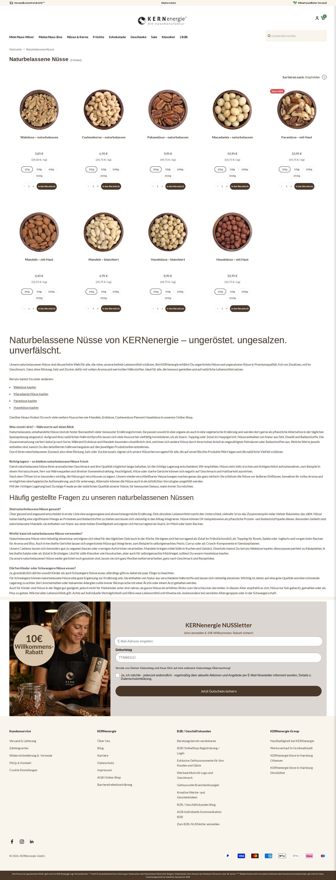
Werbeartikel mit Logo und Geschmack (195, 775)
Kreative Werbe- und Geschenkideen (191, 794)
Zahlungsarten (18, 748)
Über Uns (103, 741)
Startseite (15, 49)
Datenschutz (105, 763)
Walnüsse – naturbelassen (39, 137)
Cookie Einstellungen (23, 770)
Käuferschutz (168, 3)
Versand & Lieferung (22, 741)
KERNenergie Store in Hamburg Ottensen (291, 757)
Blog (100, 748)
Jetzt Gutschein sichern (219, 691)
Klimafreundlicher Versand (312, 3)
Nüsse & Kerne (77, 37)
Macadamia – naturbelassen (232, 137)
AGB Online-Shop (109, 777)
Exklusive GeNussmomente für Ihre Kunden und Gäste (200, 763)
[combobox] (296, 35)
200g (91, 169)
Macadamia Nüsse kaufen (31, 394)
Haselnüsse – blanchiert (168, 259)
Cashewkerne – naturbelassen (103, 137)
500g (103, 169)
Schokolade (117, 37)
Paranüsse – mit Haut (296, 137)
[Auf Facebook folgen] (12, 841)
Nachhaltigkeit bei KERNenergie (292, 741)
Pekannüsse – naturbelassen (167, 137)
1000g (115, 169)
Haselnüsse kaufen (26, 407)
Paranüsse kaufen (25, 400)
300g (39, 169)
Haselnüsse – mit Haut (232, 259)
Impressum (104, 770)
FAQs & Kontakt (20, 763)
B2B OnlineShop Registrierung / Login (198, 750)
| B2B (184, 37)
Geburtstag (124, 649)
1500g (39, 175)
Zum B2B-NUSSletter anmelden (198, 824)
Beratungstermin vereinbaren (196, 741)
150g (27, 169)
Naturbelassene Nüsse (40, 49)
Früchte (98, 37)
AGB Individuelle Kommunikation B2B (199, 814)
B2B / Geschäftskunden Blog (196, 804)
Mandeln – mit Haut (39, 259)
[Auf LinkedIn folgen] (31, 841)
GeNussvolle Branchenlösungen (198, 785)
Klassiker (168, 37)
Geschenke (138, 37)
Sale (154, 37)
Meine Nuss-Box (50, 37)
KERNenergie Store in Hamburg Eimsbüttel (291, 770)
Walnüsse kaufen (25, 387)
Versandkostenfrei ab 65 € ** (29, 3)
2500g (103, 175)
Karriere (102, 755)
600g (51, 169)
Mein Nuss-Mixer (21, 37)
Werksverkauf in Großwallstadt (291, 748)
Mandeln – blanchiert (103, 259)
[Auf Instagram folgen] (21, 841)
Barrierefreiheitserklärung (114, 784)
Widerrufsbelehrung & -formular (30, 755)
